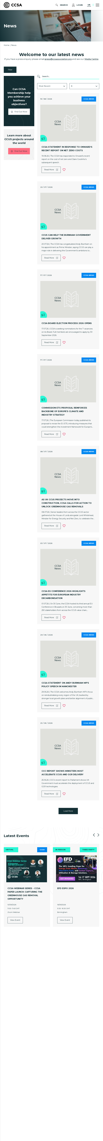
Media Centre (91, 59)
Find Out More (20, 112)
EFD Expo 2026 (65, 888)
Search (64, 5)
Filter (10, 70)
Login (80, 5)
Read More (49, 170)
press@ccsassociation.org (58, 59)
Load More (68, 811)
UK (89, 5)
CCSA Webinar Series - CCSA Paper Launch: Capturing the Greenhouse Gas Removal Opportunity (25, 893)
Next (98, 835)
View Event (15, 920)
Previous (94, 835)
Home (6, 45)
